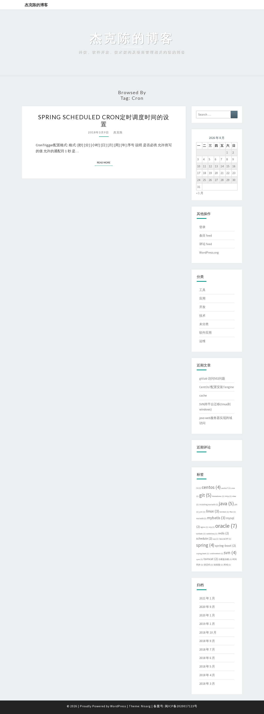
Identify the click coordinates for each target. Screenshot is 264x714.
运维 (202, 341)
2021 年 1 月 (207, 598)
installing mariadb (208, 504)
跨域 (227, 564)
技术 (202, 315)
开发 (202, 307)
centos (211, 487)
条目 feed (205, 235)
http (228, 496)
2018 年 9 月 (207, 641)
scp (216, 539)
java (226, 503)
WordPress (118, 706)
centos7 (226, 488)
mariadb (201, 518)
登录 (202, 227)
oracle (226, 525)
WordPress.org (209, 252)
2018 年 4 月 (207, 675)
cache (203, 395)
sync (199, 559)
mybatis (216, 517)
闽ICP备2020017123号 (181, 706)
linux (212, 511)
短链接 (218, 564)
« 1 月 (199, 193)
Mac (233, 512)
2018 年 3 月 (207, 683)
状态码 (208, 564)
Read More (105, 162)
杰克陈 (118, 132)
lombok (224, 512)
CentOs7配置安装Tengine (216, 387)
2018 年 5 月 (207, 666)
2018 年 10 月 (207, 632)
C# (198, 488)
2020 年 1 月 (207, 615)
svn (230, 552)
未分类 (204, 324)
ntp (212, 527)
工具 (202, 290)
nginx (204, 527)
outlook (201, 533)
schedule (204, 538)
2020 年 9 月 (207, 607)
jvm (202, 512)
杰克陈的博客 (36, 4)
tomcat (211, 559)
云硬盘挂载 (225, 559)
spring (205, 545)
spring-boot (225, 545)
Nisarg (146, 706)
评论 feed (205, 244)
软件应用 (205, 332)
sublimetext (216, 553)
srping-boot (202, 553)
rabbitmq (211, 533)
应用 (202, 298)
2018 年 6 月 (207, 658)
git (205, 495)
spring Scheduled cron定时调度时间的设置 (103, 120)
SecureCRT (225, 539)
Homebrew (218, 496)
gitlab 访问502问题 (212, 378)
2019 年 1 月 (207, 624)
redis (223, 533)
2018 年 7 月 (207, 649)
